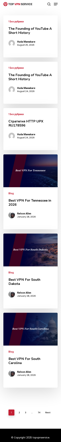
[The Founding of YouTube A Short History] (30, 36)
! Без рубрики (16, 21)
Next (47, 412)
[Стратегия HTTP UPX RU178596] (30, 129)
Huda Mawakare (26, 41)
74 (39, 412)
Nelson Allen (24, 213)
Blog (11, 193)
